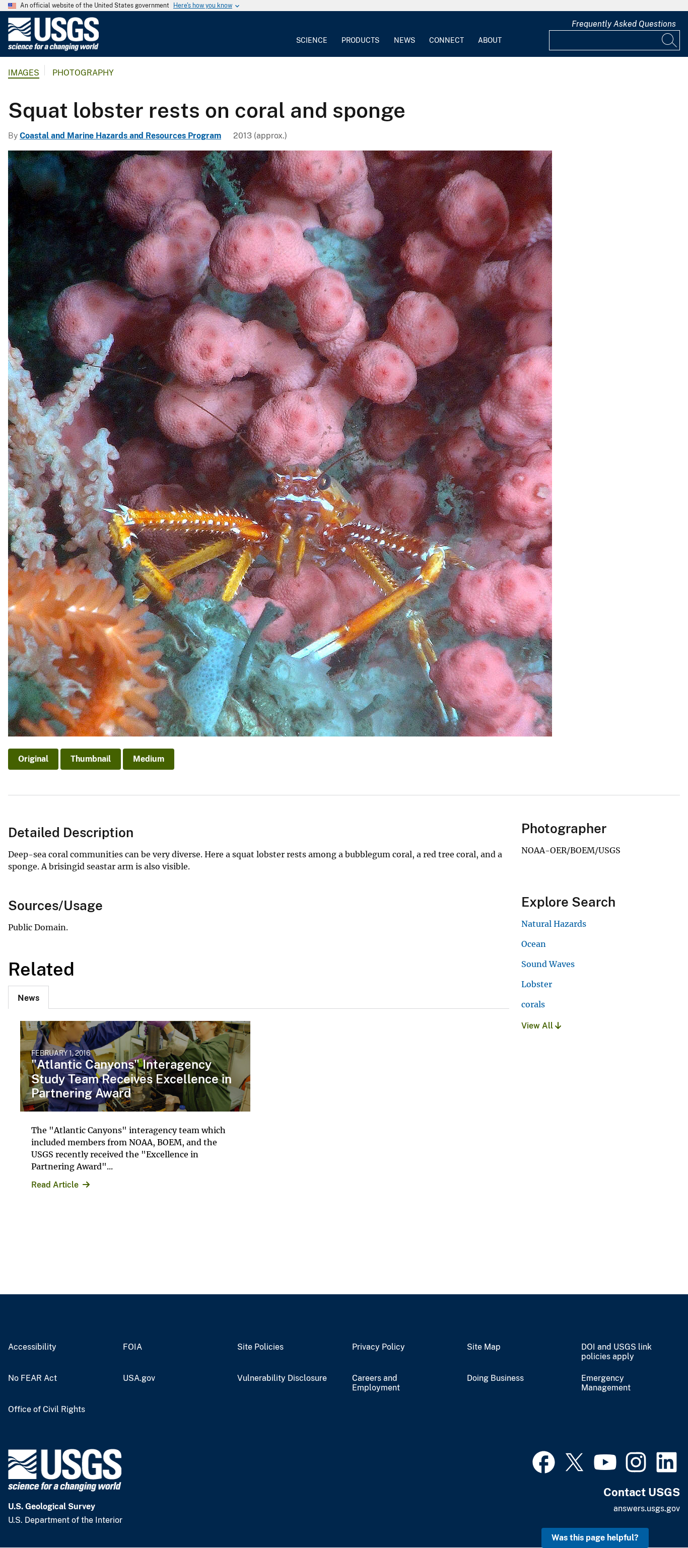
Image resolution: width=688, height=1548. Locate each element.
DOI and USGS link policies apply (616, 1352)
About (490, 40)
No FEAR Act (32, 1378)
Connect (446, 40)
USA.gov (139, 1378)
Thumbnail (91, 759)
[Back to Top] (651, 1511)
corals (533, 1004)
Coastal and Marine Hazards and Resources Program (120, 135)
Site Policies (260, 1347)
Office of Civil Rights (46, 1409)
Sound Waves (548, 964)
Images (23, 73)
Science (311, 40)
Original (33, 759)
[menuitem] (311, 34)
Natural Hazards (553, 924)
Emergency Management (606, 1383)
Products (360, 40)
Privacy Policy (378, 1347)
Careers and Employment (376, 1383)
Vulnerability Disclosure (282, 1378)
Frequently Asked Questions (624, 24)
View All (538, 1025)
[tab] (28, 997)
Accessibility (32, 1347)
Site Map (484, 1347)
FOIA (132, 1347)
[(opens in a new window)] (543, 1461)
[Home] (53, 48)
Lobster (536, 984)
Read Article (55, 1185)
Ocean (533, 944)
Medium (148, 759)
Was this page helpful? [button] (595, 1537)
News (404, 40)
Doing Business (495, 1378)
